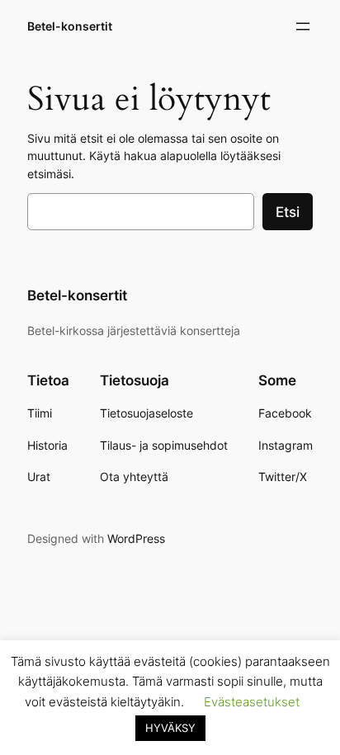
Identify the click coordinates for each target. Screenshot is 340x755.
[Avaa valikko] (303, 26)
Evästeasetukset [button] (252, 702)
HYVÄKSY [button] (170, 727)
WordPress (136, 538)
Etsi (288, 212)
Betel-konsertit (69, 26)
